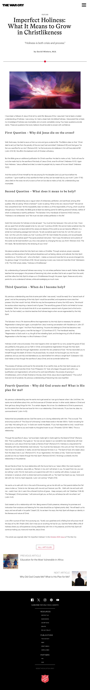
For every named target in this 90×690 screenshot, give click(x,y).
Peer (42, 642)
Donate (43, 626)
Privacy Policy (46, 630)
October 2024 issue (57, 537)
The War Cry (45, 638)
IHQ (42, 658)
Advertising (45, 622)
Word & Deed (45, 650)
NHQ (42, 662)
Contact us (45, 615)
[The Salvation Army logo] (45, 679)
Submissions (45, 619)
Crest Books (45, 646)
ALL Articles (45, 547)
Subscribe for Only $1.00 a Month (45, 605)
